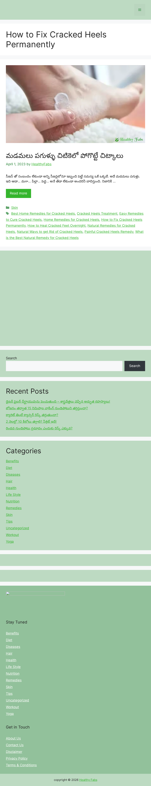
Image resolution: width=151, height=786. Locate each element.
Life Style (13, 495)
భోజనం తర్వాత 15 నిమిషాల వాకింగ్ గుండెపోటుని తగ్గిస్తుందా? (47, 408)
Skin (14, 208)
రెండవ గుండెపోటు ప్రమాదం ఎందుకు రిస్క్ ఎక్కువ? (39, 428)
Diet (9, 468)
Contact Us (15, 745)
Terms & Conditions (21, 765)
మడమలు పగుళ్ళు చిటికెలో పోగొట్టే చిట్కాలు (64, 155)
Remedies (14, 508)
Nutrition (12, 501)
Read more (18, 193)
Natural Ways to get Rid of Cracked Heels (50, 232)
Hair (9, 481)
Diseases (13, 475)
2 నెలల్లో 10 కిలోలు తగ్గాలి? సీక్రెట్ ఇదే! (31, 422)
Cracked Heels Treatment (97, 214)
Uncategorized (17, 528)
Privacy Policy (17, 758)
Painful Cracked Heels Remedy (109, 232)
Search (11, 358)
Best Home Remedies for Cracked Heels (43, 214)
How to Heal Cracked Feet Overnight (57, 226)
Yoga (10, 542)
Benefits (12, 461)
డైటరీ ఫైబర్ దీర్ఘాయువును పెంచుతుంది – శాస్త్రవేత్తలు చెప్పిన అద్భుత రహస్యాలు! (58, 401)
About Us (13, 738)
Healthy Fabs (88, 780)
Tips (9, 521)
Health (11, 488)
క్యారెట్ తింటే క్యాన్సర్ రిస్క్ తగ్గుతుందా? (32, 415)
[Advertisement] (75, 298)
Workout (12, 535)
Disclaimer (14, 752)
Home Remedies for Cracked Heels (71, 220)
